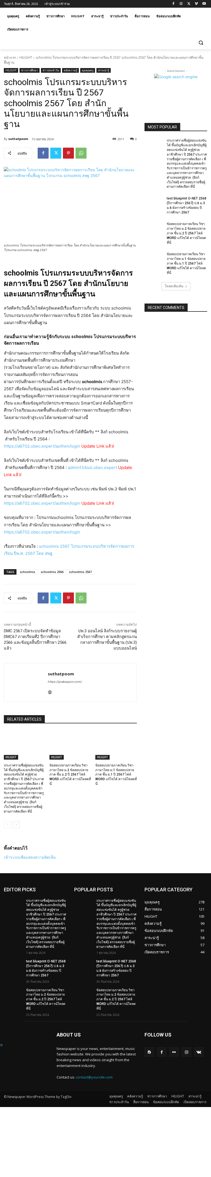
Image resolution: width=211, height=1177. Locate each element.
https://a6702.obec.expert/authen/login (42, 446)
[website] (50, 691)
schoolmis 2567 (80, 572)
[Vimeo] (196, 4)
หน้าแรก (10, 57)
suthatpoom (18, 139)
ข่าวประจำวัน (51, 70)
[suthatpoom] (26, 682)
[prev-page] (7, 824)
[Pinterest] (68, 153)
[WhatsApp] (81, 153)
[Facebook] (173, 4)
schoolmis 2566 (52, 572)
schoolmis (27, 572)
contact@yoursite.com (94, 1077)
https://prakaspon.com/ (65, 682)
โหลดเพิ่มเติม (174, 286)
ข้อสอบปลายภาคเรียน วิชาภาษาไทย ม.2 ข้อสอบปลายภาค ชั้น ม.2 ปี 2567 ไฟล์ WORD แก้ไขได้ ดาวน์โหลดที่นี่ (70, 774)
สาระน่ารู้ (103, 70)
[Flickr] (174, 1052)
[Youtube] (204, 4)
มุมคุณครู (87, 70)
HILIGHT (26, 57)
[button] (200, 42)
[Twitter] (189, 4)
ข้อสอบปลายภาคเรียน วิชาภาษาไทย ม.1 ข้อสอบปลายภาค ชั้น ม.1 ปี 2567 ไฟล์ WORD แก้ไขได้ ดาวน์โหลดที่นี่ (116, 774)
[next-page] (16, 824)
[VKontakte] (199, 1052)
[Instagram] (181, 4)
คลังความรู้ (70, 70)
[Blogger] (149, 1052)
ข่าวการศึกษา (29, 70)
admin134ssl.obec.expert (92, 467)
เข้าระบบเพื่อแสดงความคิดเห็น (30, 857)
